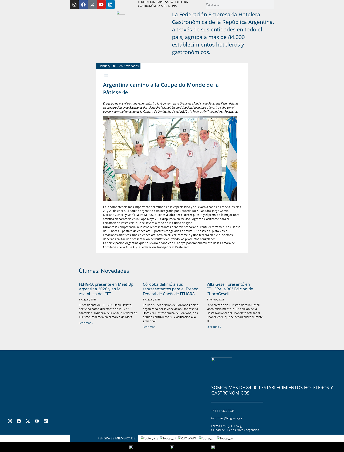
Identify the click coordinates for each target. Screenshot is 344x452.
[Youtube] (101, 4)
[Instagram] (74, 4)
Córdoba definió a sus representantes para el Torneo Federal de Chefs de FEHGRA (170, 288)
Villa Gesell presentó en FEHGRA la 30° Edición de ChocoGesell (230, 288)
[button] (106, 75)
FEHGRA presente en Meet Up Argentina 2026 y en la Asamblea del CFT (106, 288)
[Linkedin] (110, 4)
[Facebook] (83, 4)
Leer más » (86, 323)
